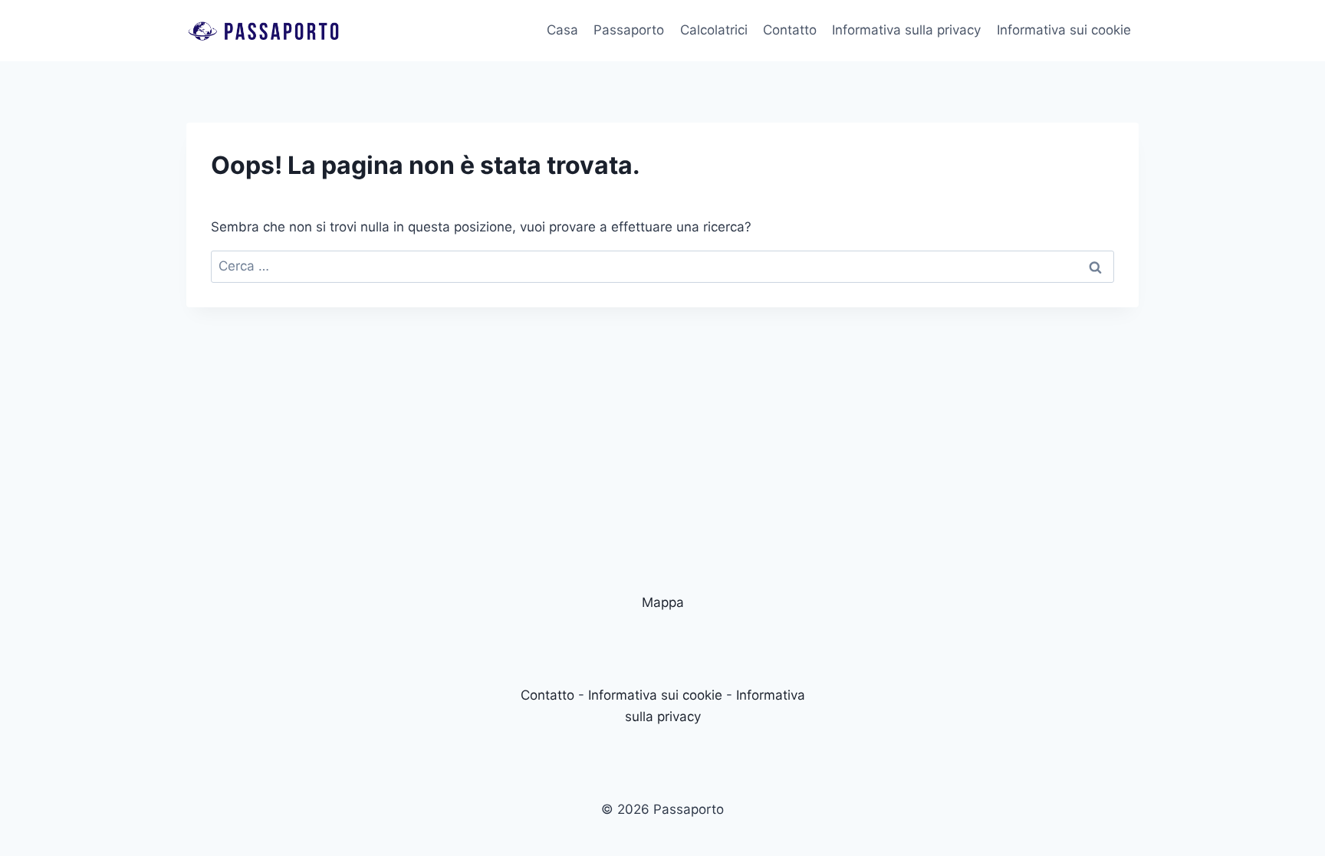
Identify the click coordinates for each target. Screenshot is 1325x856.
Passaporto (628, 30)
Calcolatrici (714, 30)
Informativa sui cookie (1064, 30)
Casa (562, 30)
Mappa (663, 602)
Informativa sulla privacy (906, 30)
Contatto (790, 30)
